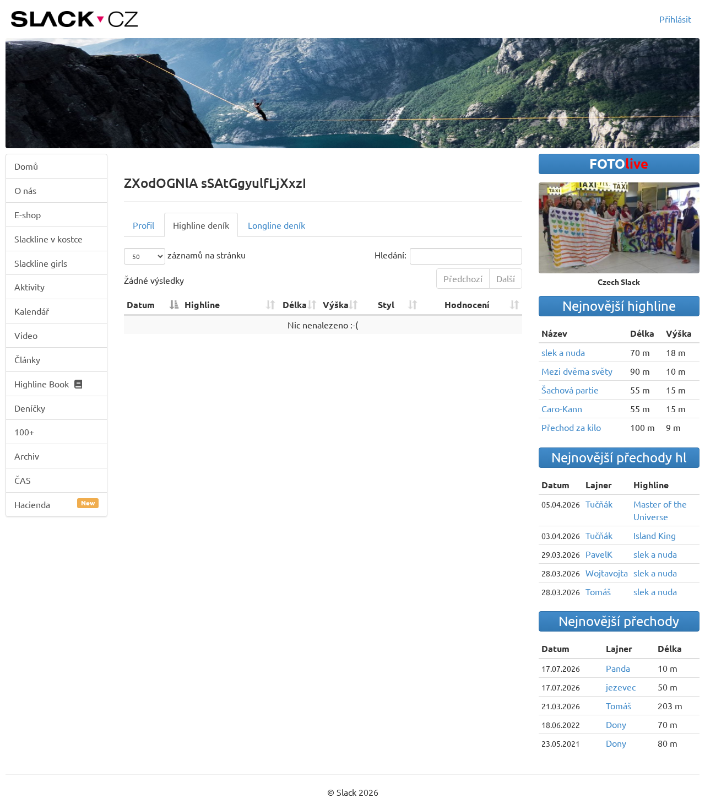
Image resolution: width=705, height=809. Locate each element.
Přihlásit (675, 18)
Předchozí (462, 278)
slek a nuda (563, 352)
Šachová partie (570, 389)
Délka (295, 304)
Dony (616, 724)
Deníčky (29, 407)
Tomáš (598, 591)
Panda (618, 667)
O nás (25, 190)
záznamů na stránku (205, 255)
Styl (386, 304)
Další (505, 278)
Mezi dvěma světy (576, 370)
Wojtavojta (606, 572)
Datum (141, 304)
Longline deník (276, 224)
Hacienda (54, 504)
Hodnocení (467, 304)
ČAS (22, 480)
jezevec (621, 686)
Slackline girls (40, 262)
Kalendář (31, 310)
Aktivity (29, 286)
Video (25, 335)
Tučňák (598, 503)
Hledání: (390, 255)
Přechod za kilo (571, 427)
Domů (26, 165)
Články (27, 359)
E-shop (27, 214)
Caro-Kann (561, 408)
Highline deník (201, 224)
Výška (336, 304)
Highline (202, 304)
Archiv (26, 455)
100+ (24, 431)
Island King (654, 535)
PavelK (598, 553)
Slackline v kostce (48, 238)
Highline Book (41, 383)
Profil (143, 224)
